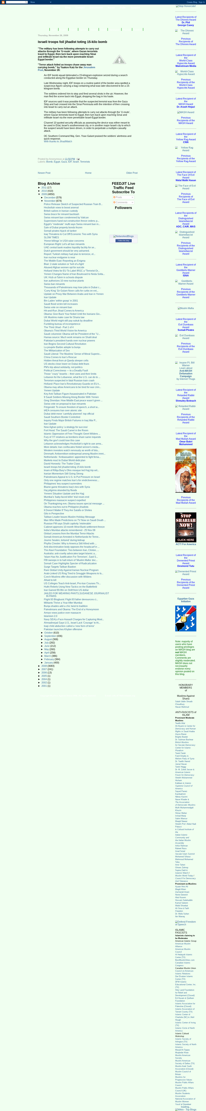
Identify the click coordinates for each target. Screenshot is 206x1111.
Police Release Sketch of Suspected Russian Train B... (73, 204)
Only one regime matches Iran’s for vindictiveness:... (71, 480)
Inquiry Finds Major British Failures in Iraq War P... (70, 420)
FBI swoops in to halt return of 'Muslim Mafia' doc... (71, 560)
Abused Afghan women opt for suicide (64, 267)
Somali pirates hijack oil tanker (60, 231)
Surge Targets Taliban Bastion (60, 566)
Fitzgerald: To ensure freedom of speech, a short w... (71, 407)
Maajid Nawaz (181, 821)
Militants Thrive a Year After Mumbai (63, 602)
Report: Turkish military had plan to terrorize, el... (69, 254)
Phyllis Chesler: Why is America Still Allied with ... (70, 543)
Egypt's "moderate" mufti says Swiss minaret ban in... (72, 224)
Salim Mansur (181, 818)
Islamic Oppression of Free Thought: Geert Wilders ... (72, 433)
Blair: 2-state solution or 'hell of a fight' (64, 264)
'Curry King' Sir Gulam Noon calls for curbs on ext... (71, 290)
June (47, 646)
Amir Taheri (180, 865)
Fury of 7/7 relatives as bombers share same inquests (72, 437)
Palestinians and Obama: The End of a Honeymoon (71, 609)
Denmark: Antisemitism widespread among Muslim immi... (74, 453)
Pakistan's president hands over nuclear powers (69, 340)
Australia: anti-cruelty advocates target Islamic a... (70, 553)
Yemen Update (52, 390)
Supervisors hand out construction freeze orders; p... (71, 221)
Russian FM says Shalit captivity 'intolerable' (67, 523)
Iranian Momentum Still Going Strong (63, 473)
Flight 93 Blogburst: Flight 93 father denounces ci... (71, 599)
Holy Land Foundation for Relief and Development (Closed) (185, 993)
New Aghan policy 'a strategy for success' (66, 427)
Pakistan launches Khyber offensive (63, 629)
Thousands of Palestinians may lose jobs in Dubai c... (72, 287)
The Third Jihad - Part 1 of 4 (59, 327)
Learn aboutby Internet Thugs (186, 373)
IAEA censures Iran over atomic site (63, 410)
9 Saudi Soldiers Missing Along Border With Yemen (71, 397)
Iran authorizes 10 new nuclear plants (64, 280)
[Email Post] (78, 159)
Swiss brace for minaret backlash (61, 214)
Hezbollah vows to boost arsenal (61, 207)
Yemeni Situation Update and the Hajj (64, 493)
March (48, 656)
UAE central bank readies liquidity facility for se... (70, 247)
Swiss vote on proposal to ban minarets (65, 403)
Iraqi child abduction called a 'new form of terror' (69, 626)
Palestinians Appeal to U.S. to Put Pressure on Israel (72, 477)
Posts (118, 197)
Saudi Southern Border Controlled (62, 417)
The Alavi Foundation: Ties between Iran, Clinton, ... (71, 550)
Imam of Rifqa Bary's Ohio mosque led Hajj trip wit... (71, 470)
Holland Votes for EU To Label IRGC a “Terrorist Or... (72, 270)
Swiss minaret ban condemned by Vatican (66, 217)
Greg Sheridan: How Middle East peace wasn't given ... (73, 400)
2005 (44, 676)
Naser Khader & (182, 799)
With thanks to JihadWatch (58, 141)
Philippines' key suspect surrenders (63, 483)
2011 (44, 187)
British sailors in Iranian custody (61, 211)
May (46, 649)
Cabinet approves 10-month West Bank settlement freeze (74, 527)
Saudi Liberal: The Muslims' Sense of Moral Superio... (72, 354)
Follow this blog (123, 240)
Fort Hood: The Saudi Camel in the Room (66, 430)
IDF (70, 161)
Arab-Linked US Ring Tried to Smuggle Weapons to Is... (73, 573)
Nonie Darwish (181, 895)
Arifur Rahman (181, 846)
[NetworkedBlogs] (123, 236)
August (48, 639)
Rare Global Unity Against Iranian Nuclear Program (71, 570)
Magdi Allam (180, 889)
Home (88, 173)
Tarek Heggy (180, 767)
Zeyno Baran (180, 734)
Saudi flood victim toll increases (61, 304)
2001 (44, 686)
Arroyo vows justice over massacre (62, 612)
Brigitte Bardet (181, 737)
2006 (44, 672)
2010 (44, 191)
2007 (44, 669)
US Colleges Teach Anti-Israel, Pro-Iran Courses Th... (72, 583)
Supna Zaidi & (181, 870)
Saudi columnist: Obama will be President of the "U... (72, 334)
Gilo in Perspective (54, 513)
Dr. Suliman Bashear (184, 739)
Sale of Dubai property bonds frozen (63, 227)
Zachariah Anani (182, 892)
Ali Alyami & (185, 729)
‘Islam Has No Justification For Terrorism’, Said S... (71, 557)
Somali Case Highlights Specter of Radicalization (70, 563)
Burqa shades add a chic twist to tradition (66, 606)
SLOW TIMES (51, 237)
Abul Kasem (180, 897)
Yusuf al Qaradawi (183, 1104)
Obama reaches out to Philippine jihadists (66, 507)
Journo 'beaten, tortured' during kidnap (64, 540)
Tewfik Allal (180, 723)
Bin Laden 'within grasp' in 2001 (61, 300)
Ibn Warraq (180, 916)
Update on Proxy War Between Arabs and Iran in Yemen (74, 294)
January (49, 662)
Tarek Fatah (180, 753)
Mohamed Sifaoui (182, 856)
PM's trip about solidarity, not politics (63, 367)
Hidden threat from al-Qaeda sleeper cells (66, 360)
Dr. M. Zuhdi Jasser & (184, 772)
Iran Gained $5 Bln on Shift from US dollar (66, 590)
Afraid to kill (50, 580)
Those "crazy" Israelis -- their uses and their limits (70, 374)
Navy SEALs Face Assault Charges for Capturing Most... (74, 619)
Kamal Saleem (181, 903)
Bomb (49, 161)
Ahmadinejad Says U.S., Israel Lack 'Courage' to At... (72, 622)
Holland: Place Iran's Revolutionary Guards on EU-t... (72, 384)
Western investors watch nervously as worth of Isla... (71, 450)
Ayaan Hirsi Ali (181, 886)
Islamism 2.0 (50, 616)
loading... (186, 1107)
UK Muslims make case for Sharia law (64, 317)
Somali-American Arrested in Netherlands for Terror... (72, 537)
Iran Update (50, 297)
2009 (44, 194)
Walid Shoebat (181, 905)
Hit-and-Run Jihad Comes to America (64, 310)
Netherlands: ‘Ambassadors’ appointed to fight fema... (72, 457)
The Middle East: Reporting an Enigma (64, 260)
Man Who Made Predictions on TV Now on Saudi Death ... (75, 520)
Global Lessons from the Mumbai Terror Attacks (69, 533)
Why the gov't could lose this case (62, 440)
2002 (44, 682)
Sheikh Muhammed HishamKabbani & (183, 783)
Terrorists (85, 161)
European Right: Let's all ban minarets (64, 244)
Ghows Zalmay (181, 867)
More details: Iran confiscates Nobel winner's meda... (72, 447)
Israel (76, 161)
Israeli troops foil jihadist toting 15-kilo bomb (67, 467)
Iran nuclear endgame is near (59, 257)
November (50, 201)
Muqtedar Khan (182, 1052)
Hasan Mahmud (182, 707)
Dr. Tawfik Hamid (182, 761)
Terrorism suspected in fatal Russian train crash (69, 380)
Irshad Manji (180, 816)
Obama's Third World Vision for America (65, 330)
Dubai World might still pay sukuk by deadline (68, 320)
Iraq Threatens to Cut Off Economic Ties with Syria (71, 234)
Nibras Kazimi (181, 797)
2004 (44, 679)
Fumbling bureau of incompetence (62, 324)
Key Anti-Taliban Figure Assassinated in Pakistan (70, 394)
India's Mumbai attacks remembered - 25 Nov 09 (69, 530)
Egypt (57, 161)
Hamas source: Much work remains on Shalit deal (70, 337)
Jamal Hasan (181, 764)
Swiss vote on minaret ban (58, 307)
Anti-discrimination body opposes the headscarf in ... (72, 547)
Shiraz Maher (181, 813)
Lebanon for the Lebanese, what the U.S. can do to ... (72, 377)
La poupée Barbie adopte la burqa (62, 347)
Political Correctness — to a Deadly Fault (66, 370)
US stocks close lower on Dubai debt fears (66, 364)
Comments (121, 202)
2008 (44, 666)
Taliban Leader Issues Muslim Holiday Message (69, 517)
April (47, 652)
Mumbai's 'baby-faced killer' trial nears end (66, 497)
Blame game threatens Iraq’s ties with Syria (67, 487)
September (50, 636)
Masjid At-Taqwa (182, 1050)
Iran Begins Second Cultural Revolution (65, 344)
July (46, 642)
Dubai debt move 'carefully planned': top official (69, 413)
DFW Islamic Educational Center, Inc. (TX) (185, 984)
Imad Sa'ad (180, 851)
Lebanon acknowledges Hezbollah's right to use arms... (73, 443)
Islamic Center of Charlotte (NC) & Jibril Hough (184, 1017)
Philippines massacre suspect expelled (65, 500)
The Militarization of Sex (57, 350)
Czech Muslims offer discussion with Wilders (67, 576)
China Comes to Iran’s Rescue (60, 357)
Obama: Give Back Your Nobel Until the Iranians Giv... (72, 314)
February (49, 659)
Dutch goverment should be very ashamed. (67, 250)
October (48, 632)
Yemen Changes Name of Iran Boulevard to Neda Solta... (74, 274)
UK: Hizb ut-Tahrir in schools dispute (63, 277)
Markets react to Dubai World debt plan (64, 460)
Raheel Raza (180, 848)
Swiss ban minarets (54, 284)
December (50, 197)
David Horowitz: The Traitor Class (62, 463)
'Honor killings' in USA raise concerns (64, 240)
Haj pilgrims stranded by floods (60, 490)
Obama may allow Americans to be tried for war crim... (72, 387)
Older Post (132, 173)
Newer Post (44, 173)
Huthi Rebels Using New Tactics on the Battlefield (70, 586)
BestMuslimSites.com (185, 960)
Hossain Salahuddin (184, 900)
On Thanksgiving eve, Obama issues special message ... (74, 503)
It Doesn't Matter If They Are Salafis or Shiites (68, 510)
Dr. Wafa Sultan (182, 914)
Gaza (64, 161)
